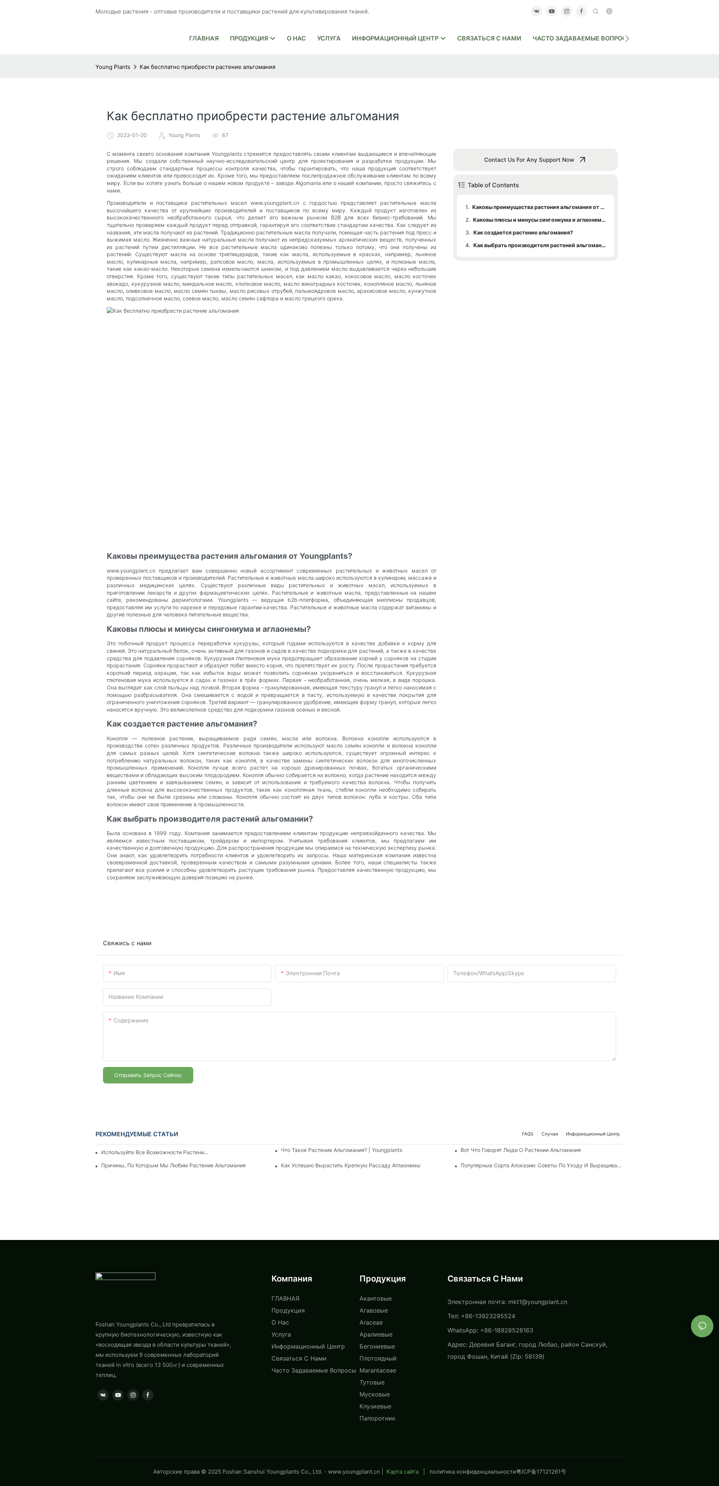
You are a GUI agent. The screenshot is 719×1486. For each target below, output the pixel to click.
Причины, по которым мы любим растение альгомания (173, 1165)
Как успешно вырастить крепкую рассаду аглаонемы (351, 1165)
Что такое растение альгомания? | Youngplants (341, 1150)
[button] (627, 38)
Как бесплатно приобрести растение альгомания (207, 66)
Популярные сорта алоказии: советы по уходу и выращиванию (542, 1165)
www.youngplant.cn (354, 1471)
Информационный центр (593, 1134)
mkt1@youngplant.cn (537, 1301)
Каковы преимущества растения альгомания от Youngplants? (539, 207)
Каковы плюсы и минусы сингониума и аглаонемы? (540, 219)
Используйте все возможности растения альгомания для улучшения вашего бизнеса (155, 1152)
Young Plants (112, 66)
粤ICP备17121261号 (541, 1471)
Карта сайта (402, 1471)
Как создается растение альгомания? (523, 232)
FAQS (528, 1134)
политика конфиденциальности (473, 1471)
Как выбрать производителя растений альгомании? (540, 245)
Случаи (549, 1134)
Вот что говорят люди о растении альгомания (521, 1150)
